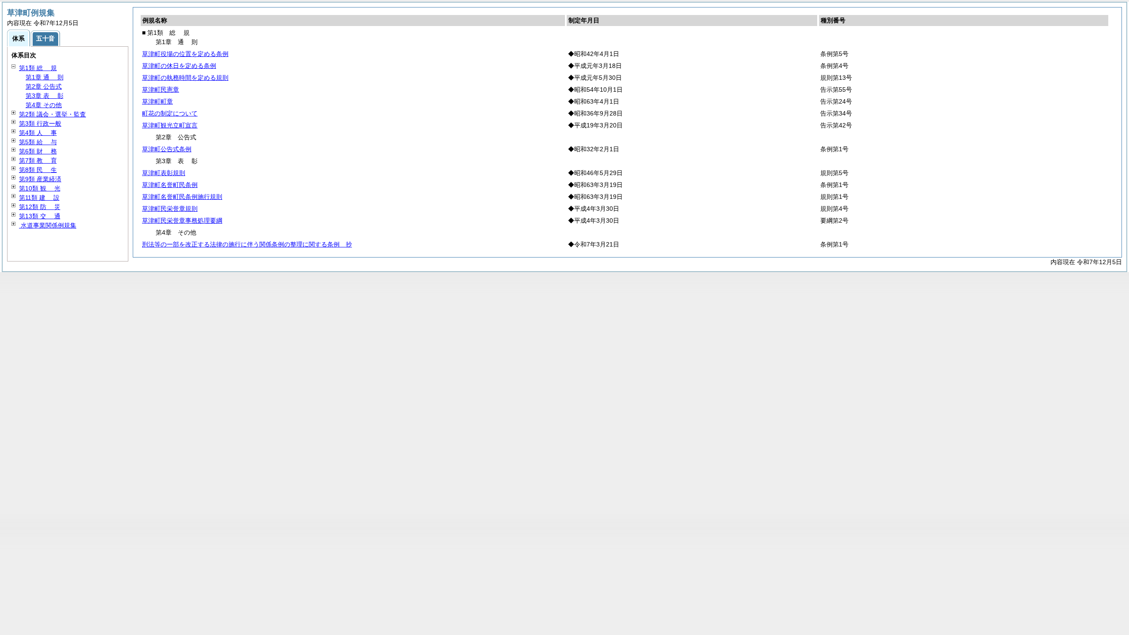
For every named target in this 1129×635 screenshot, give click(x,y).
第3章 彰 (45, 95)
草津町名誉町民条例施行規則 (182, 196)
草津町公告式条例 (166, 149)
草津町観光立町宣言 (170, 125)
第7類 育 (38, 160)
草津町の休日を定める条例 (179, 65)
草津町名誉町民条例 (170, 184)
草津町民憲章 (160, 89)
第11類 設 (39, 197)
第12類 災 (39, 206)
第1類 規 (38, 67)
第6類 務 (38, 151)
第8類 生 (38, 169)
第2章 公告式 (44, 86)
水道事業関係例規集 (47, 225)
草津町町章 (157, 101)
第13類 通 (39, 216)
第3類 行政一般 (40, 123)
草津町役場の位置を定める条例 (185, 53)
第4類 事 (38, 132)
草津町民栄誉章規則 (170, 208)
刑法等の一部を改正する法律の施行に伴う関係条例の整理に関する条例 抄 (247, 244)
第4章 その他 (44, 104)
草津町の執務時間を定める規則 (185, 77)
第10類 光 (39, 188)
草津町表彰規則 (163, 172)
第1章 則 (45, 77)
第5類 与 (38, 142)
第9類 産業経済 (40, 179)
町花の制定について (170, 113)
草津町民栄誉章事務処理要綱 (182, 220)
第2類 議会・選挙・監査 (52, 114)
